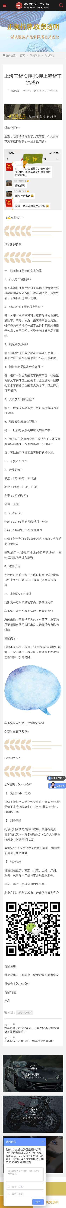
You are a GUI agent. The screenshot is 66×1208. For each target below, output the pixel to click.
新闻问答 (35, 55)
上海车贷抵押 (25, 1012)
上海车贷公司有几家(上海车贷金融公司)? (29, 1041)
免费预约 (52, 1202)
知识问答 (15, 90)
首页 (22, 55)
